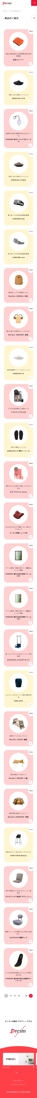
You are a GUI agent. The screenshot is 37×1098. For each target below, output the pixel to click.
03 (19, 996)
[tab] (16, 1072)
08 (26, 996)
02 (15, 996)
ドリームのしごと (14, 10)
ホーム (5, 10)
